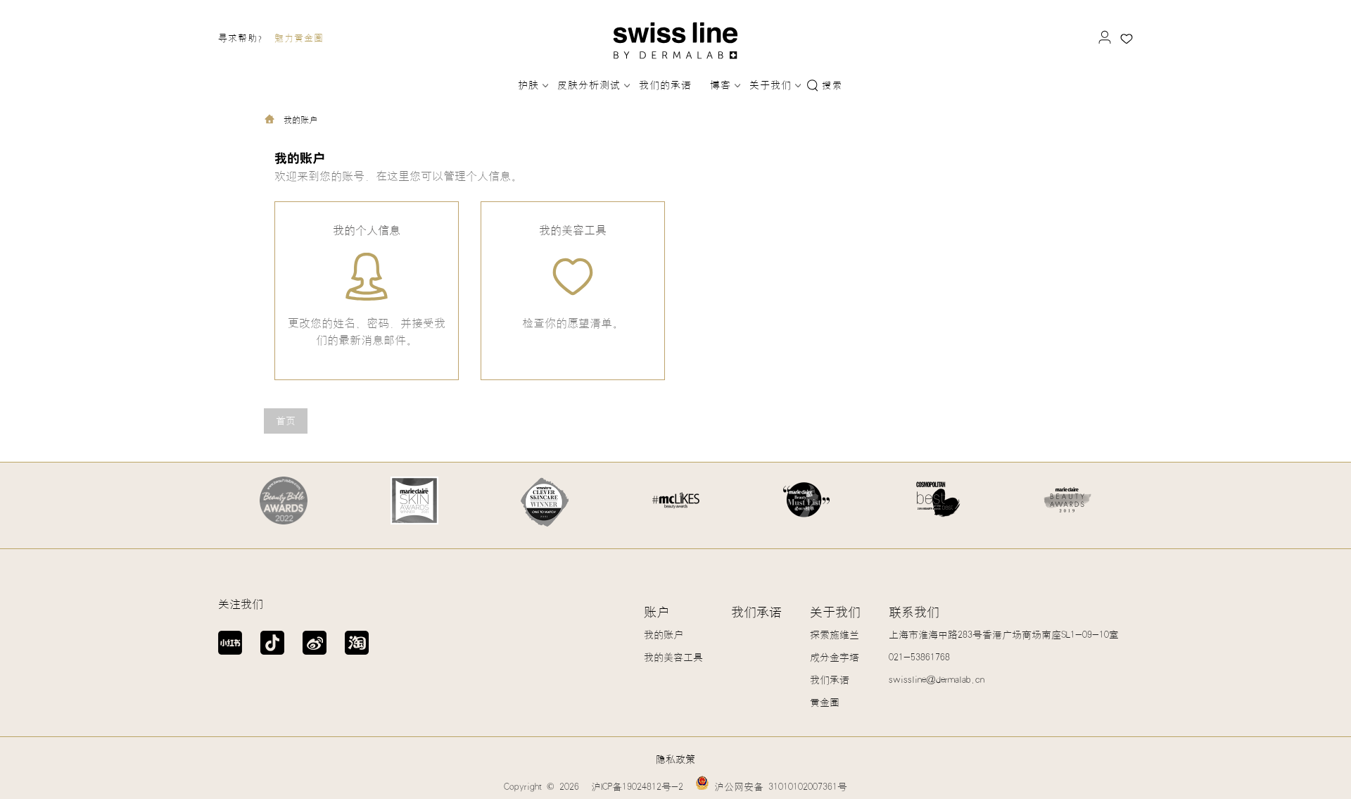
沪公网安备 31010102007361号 (778, 787)
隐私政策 (675, 760)
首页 (286, 421)
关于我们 (770, 85)
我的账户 (663, 635)
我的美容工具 (673, 657)
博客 (720, 85)
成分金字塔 (834, 657)
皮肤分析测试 (589, 85)
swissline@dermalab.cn (936, 680)
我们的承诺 (665, 85)
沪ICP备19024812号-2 (637, 787)
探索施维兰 (834, 635)
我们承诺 (756, 612)
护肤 (528, 85)
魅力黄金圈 (299, 38)
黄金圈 (824, 702)
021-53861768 (919, 657)
